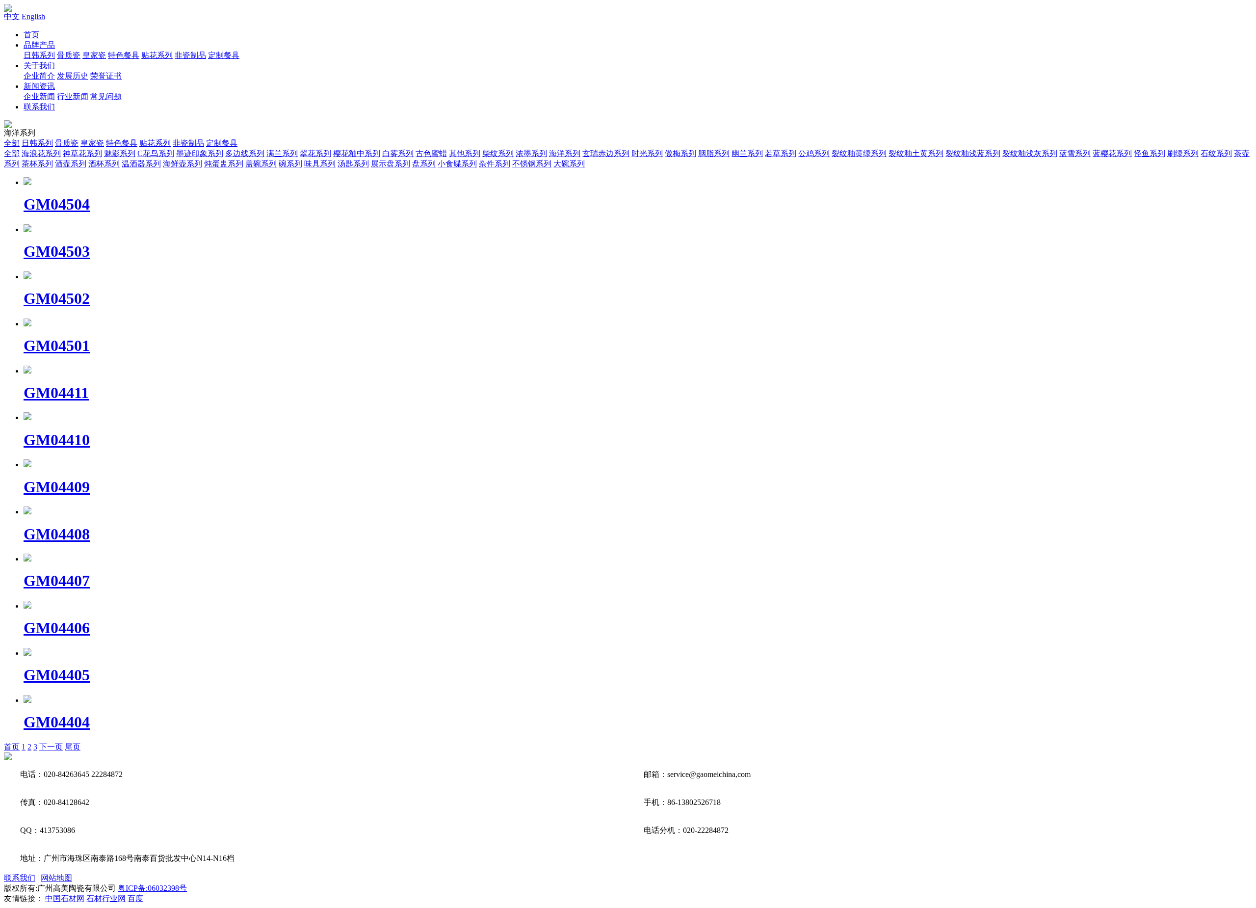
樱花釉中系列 (356, 153)
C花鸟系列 (155, 153)
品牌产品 (39, 45)
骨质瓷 (68, 55)
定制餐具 (223, 55)
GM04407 (57, 580)
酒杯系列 (104, 164)
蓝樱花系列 (1112, 153)
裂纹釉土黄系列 (916, 153)
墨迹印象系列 (199, 153)
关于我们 (39, 65)
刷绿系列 (1183, 153)
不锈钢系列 (531, 164)
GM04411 (56, 392)
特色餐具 (123, 55)
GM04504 (57, 204)
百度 (135, 898)
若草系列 (780, 153)
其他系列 (464, 153)
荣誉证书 (106, 76)
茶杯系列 (37, 164)
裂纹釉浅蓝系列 (972, 153)
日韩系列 (39, 55)
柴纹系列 (498, 153)
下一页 (51, 747)
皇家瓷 (94, 55)
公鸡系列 (814, 153)
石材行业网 (106, 898)
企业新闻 (39, 96)
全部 (12, 143)
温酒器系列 (141, 164)
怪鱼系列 (1149, 153)
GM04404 (57, 722)
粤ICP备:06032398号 (152, 888)
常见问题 (106, 96)
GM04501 (57, 345)
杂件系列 (494, 164)
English (33, 16)
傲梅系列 (680, 153)
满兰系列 (282, 153)
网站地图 (56, 878)
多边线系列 (244, 153)
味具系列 (320, 164)
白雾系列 (398, 153)
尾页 (72, 747)
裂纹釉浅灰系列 (1029, 153)
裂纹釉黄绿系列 (859, 153)
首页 (31, 34)
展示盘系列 (390, 164)
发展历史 (72, 76)
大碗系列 (569, 164)
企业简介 (39, 76)
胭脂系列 (714, 153)
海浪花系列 (41, 153)
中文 (12, 16)
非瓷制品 (190, 55)
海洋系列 (564, 153)
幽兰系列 (747, 153)
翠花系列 (315, 153)
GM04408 (57, 534)
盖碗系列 (261, 164)
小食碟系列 (457, 164)
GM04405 (57, 675)
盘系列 (424, 164)
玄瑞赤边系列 (605, 153)
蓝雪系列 (1075, 153)
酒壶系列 (70, 164)
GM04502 (57, 298)
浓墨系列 (531, 153)
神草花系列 (82, 153)
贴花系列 (157, 55)
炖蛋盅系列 (223, 164)
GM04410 (57, 440)
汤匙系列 (353, 164)
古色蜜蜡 (431, 153)
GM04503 (57, 251)
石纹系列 (1216, 153)
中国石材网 (64, 898)
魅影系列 (119, 153)
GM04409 (57, 487)
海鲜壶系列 (182, 164)
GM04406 (57, 628)
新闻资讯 (39, 86)
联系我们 (39, 107)
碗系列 (290, 164)
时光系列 (647, 153)
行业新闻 (72, 96)
